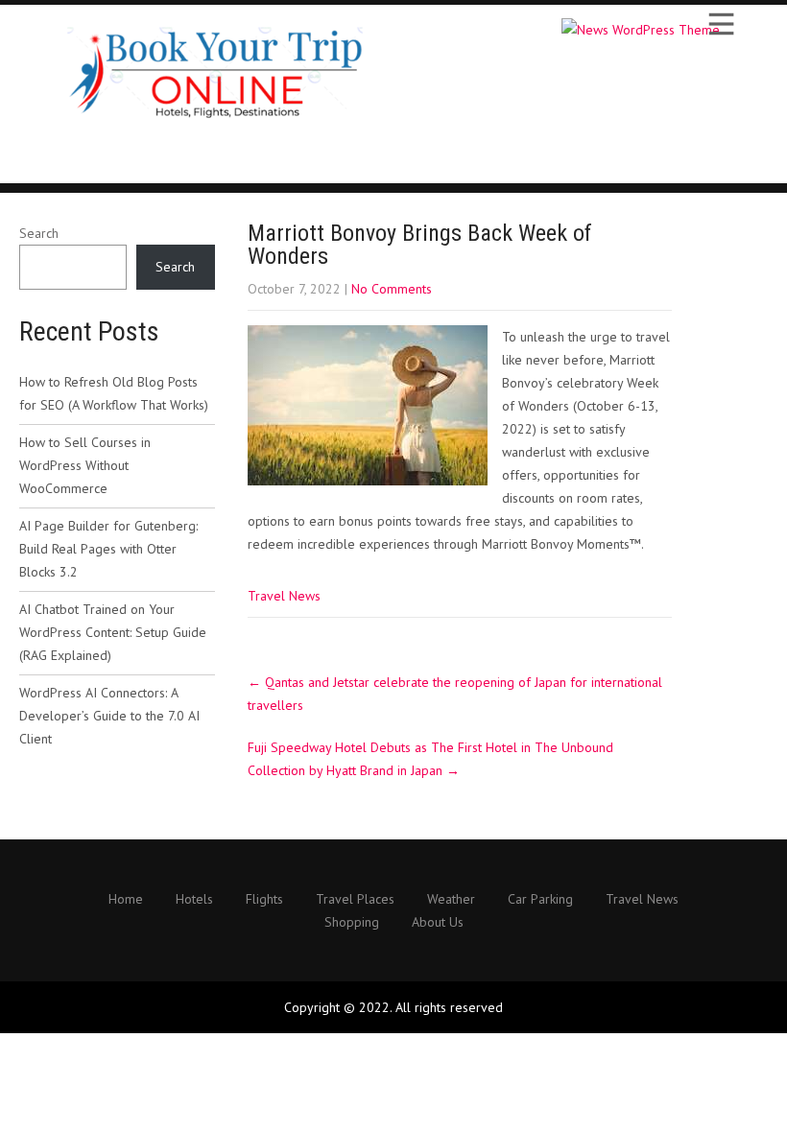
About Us (438, 923)
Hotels (194, 900)
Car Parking (540, 900)
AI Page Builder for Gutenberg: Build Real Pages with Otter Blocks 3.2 (108, 548)
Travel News (284, 595)
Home (125, 900)
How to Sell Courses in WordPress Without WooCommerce (85, 465)
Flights (264, 900)
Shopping (351, 923)
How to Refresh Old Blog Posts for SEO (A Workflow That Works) (113, 393)
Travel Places (355, 900)
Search (39, 233)
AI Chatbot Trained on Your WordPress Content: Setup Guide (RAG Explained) (112, 632)
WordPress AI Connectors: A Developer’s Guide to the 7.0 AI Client (109, 715)
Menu (720, 24)
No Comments (391, 288)
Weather (451, 900)
